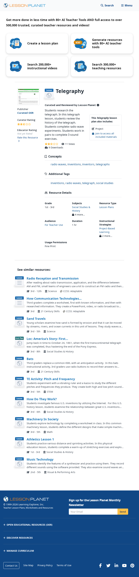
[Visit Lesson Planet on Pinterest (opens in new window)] (132, 565)
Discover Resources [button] (20, 537)
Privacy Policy (45, 565)
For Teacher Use (54, 224)
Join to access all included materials (106, 135)
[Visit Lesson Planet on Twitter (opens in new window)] (108, 565)
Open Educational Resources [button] (29, 524)
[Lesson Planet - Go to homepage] (26, 5)
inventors (88, 164)
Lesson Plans (106, 207)
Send (123, 511)
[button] (127, 5)
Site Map (28, 565)
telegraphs (103, 164)
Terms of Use (64, 565)
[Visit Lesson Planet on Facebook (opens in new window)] (100, 565)
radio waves (58, 164)
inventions (74, 164)
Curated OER (25, 112)
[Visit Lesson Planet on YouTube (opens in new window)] (124, 565)
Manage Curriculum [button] (20, 550)
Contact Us (11, 565)
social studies (104, 183)
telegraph (88, 183)
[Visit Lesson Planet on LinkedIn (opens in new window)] (116, 565)
